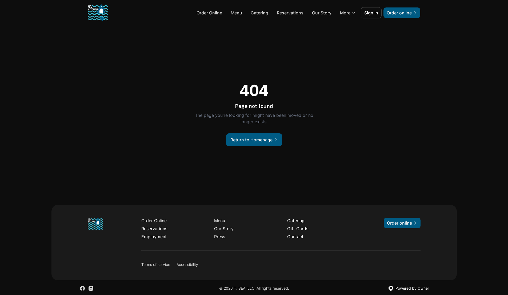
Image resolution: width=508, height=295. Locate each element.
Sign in (371, 12)
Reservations (290, 12)
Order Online (209, 12)
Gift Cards (297, 228)
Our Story (321, 12)
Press (219, 236)
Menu (236, 12)
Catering (259, 12)
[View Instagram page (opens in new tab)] (91, 288)
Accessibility (187, 264)
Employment (154, 236)
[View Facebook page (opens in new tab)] (82, 288)
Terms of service (155, 264)
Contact (295, 236)
